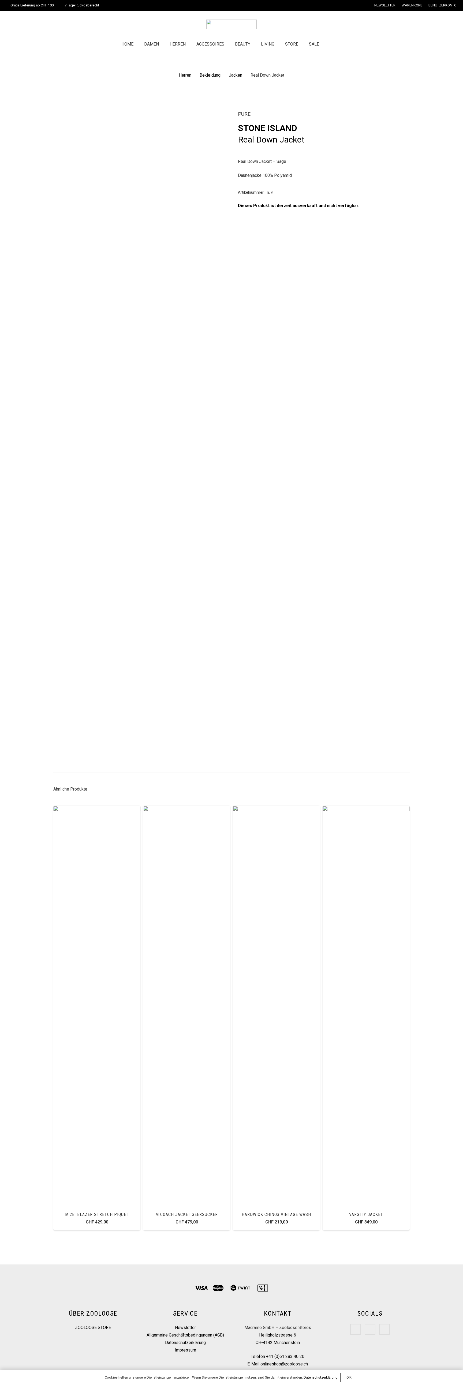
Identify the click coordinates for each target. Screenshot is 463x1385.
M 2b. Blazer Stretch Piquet (97, 1214)
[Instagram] (370, 1329)
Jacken (235, 75)
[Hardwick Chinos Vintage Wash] (276, 809)
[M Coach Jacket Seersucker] (186, 809)
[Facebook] (355, 1329)
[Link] (231, 24)
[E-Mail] (384, 1329)
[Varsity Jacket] (366, 809)
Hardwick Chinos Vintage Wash (276, 1214)
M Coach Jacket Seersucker (186, 1214)
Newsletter (185, 1327)
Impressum (185, 1350)
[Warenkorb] (341, 44)
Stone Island (267, 128)
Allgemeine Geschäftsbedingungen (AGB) (185, 1335)
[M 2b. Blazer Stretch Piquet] (96, 809)
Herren (185, 75)
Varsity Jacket (366, 1214)
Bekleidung (210, 75)
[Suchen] (329, 44)
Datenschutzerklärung (185, 1342)
